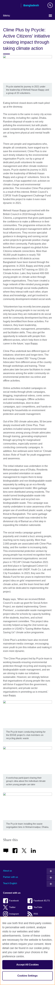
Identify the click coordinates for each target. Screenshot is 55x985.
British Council (11, 5)
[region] (27, 951)
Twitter (12, 907)
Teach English (10, 883)
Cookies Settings (27, 975)
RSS (36, 914)
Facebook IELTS (42, 900)
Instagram (14, 914)
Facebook (14, 900)
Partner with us (10, 877)
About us (7, 870)
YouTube (38, 907)
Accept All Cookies (27, 964)
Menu (6, 15)
